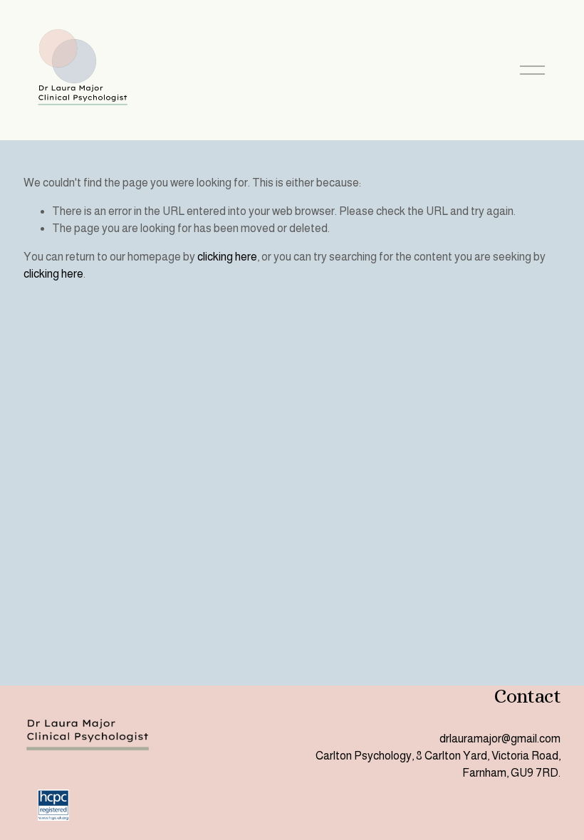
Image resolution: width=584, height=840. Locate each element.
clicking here (227, 257)
